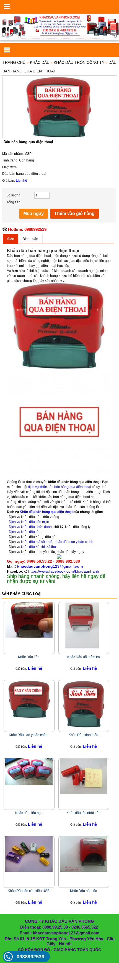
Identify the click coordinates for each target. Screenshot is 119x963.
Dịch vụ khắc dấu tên (24, 532)
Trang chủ (13, 62)
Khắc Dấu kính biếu (83, 735)
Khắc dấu (40, 62)
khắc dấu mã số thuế (36, 542)
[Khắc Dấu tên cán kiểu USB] (29, 854)
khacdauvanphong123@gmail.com (50, 566)
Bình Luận (30, 239)
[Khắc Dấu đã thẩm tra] (83, 626)
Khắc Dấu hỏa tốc (83, 891)
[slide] (59, 27)
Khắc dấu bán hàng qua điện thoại (46, 512)
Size (10, 239)
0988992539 (30, 956)
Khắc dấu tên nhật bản (83, 813)
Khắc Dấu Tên (29, 657)
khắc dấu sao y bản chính (74, 542)
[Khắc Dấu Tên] (29, 620)
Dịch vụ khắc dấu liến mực (29, 522)
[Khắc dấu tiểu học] (29, 771)
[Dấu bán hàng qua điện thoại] (59, 107)
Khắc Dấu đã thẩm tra (83, 657)
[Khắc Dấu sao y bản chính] (29, 699)
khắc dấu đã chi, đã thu (38, 547)
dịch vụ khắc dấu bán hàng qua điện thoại (59, 487)
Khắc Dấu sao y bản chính (28, 735)
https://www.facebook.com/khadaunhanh (63, 571)
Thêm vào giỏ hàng (74, 213)
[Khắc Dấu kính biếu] (83, 704)
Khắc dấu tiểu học (28, 813)
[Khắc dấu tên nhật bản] (83, 776)
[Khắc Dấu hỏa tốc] (83, 854)
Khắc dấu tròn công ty (79, 62)
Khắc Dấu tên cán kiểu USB (29, 891)
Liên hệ (21, 181)
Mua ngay (33, 213)
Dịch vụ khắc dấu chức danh (30, 527)
